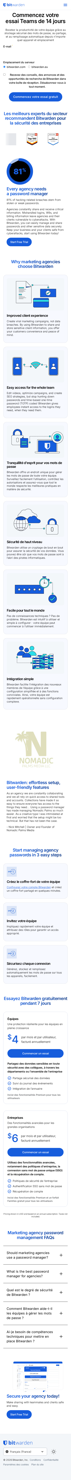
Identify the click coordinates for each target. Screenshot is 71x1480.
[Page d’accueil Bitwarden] (13, 5)
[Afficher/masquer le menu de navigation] (65, 5)
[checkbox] (35, 67)
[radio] (14, 67)
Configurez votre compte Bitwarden (29, 887)
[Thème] (53, 1451)
